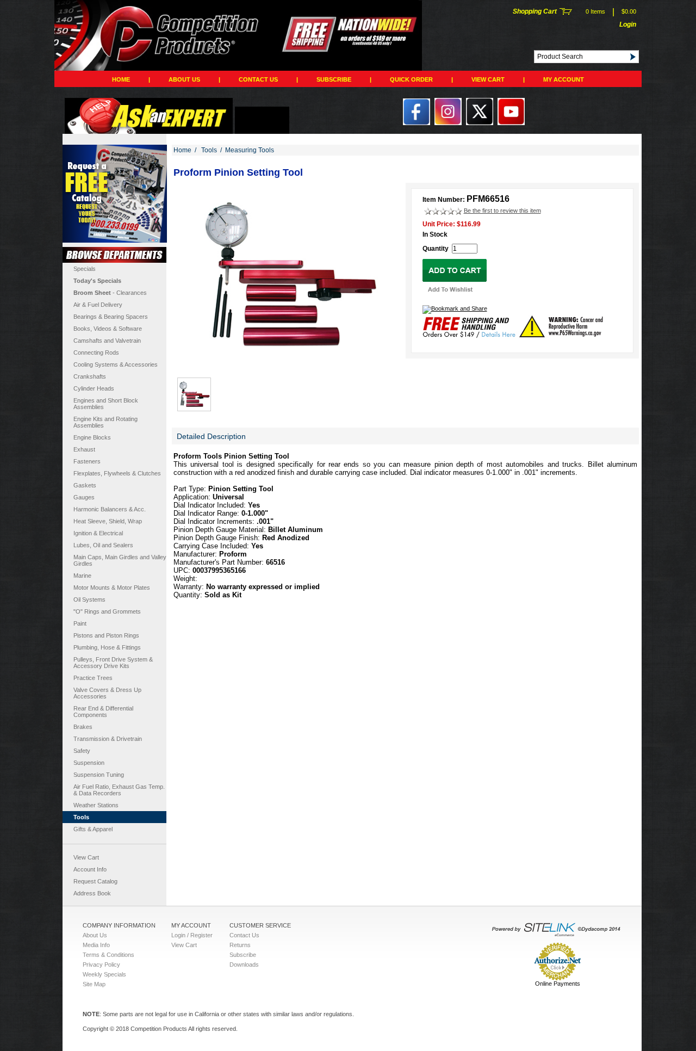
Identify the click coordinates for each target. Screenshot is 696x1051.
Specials (84, 268)
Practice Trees (93, 678)
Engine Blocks (92, 437)
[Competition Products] (236, 68)
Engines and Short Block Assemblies (105, 403)
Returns (240, 945)
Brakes (82, 727)
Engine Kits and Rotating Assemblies (105, 422)
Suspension (88, 762)
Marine (82, 575)
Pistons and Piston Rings (106, 635)
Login (627, 24)
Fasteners (87, 461)
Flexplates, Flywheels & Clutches (117, 473)
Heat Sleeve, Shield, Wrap (107, 521)
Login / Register (192, 935)
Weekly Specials (104, 974)
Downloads (244, 964)
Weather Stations (96, 805)
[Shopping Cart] (566, 12)
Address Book (92, 893)
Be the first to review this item (502, 210)
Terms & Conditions (108, 954)
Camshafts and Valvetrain (107, 340)
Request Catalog (95, 881)
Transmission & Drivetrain (107, 738)
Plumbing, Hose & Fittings (107, 647)
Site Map (94, 984)
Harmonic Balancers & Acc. (109, 509)
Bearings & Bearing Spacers (110, 316)
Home (121, 79)
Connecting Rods (96, 352)
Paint (79, 623)
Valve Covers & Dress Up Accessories (107, 693)
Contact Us (258, 79)
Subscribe (333, 79)
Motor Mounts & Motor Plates (111, 587)
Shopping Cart (535, 11)
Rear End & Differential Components (103, 711)
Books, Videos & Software (107, 328)
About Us (184, 79)
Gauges (84, 497)
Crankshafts (89, 376)
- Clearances (110, 292)
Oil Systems (89, 599)
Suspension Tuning (98, 774)
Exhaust (84, 449)
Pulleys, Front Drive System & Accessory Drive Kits (113, 662)
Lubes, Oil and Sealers (103, 545)
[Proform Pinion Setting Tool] (288, 365)
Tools (81, 817)
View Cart (488, 79)
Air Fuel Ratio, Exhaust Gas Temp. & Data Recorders (119, 789)
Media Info (96, 945)
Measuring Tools (249, 150)
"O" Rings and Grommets (107, 611)
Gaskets (84, 485)
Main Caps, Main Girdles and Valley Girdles (119, 560)
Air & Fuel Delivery (97, 304)
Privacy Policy (101, 964)
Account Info (90, 869)
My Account (563, 79)
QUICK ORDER (411, 79)
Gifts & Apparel (93, 829)
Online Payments (557, 983)
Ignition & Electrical (98, 533)
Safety (81, 750)
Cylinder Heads (93, 388)
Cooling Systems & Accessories (115, 364)
